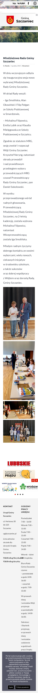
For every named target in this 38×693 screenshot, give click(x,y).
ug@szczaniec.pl (9, 533)
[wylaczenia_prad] (19, 474)
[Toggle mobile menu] (37, 15)
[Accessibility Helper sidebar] (35, 3)
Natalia (7, 66)
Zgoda (11, 687)
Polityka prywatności (22, 687)
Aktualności (25, 66)
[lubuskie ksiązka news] (19, 463)
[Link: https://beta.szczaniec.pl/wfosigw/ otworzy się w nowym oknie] (28, 487)
